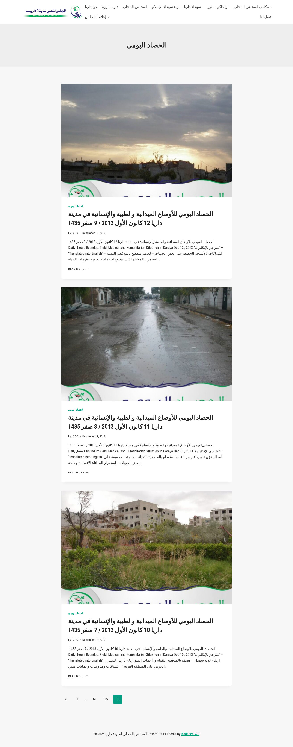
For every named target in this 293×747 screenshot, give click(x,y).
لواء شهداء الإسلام (166, 7)
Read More (78, 269)
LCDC (75, 232)
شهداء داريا (192, 7)
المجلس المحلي (135, 7)
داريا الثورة (110, 7)
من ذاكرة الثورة (217, 7)
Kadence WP (190, 734)
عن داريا (91, 7)
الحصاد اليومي (75, 206)
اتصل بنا (266, 17)
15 (106, 699)
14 (94, 699)
